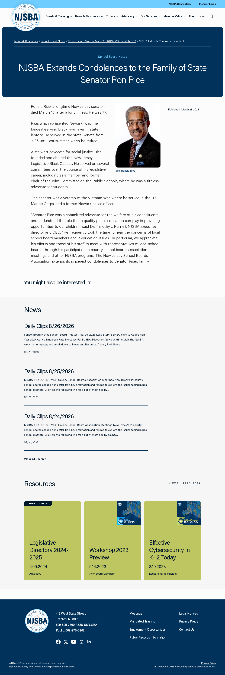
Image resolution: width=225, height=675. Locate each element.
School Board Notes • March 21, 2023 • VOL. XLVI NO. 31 (102, 41)
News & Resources (87, 16)
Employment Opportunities (147, 629)
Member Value (172, 16)
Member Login (207, 3)
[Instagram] (81, 641)
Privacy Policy (188, 621)
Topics (110, 16)
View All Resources (184, 483)
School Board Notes (53, 41)
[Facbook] (58, 641)
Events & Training (57, 16)
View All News (35, 459)
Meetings (135, 613)
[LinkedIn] (89, 641)
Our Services (148, 16)
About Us (194, 16)
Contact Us (186, 629)
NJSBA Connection (180, 3)
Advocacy (127, 16)
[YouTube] (73, 641)
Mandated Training (142, 621)
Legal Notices (188, 613)
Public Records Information (147, 637)
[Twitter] (65, 641)
